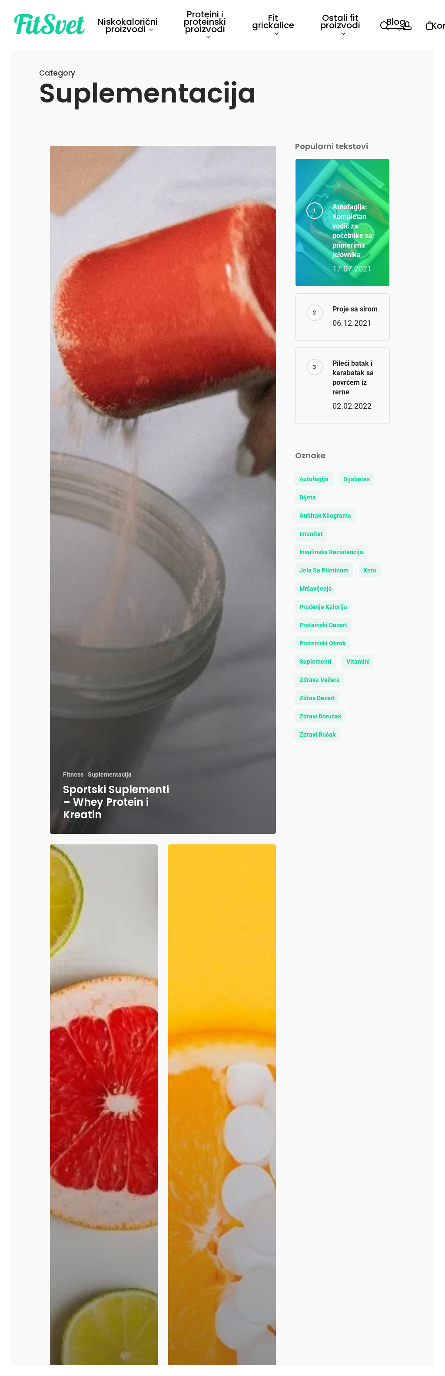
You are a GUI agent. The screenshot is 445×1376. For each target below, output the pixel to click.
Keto (369, 570)
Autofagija (314, 479)
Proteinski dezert (323, 625)
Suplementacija (110, 774)
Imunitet (311, 533)
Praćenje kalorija (323, 606)
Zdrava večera (319, 679)
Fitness (73, 774)
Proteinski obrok (322, 643)
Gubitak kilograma (325, 515)
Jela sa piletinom (324, 570)
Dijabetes (356, 479)
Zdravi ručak (317, 734)
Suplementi (315, 661)
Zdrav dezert (317, 698)
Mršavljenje (315, 588)
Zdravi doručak (320, 716)
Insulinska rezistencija (331, 552)
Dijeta (307, 497)
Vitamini (358, 661)
